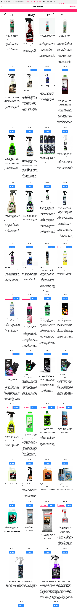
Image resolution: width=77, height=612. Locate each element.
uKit (43, 610)
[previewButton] (26, 70)
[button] (12, 70)
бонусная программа (58, 11)
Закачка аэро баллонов (45, 11)
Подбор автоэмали (6, 11)
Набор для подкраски (32, 11)
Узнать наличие (72, 6)
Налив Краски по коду (19, 11)
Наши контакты (71, 11)
